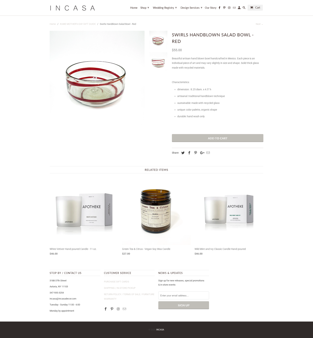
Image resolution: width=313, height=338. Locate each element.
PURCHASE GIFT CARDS (116, 281)
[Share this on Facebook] (189, 153)
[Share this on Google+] (201, 153)
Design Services (191, 7)
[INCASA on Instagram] (119, 309)
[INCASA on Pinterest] (112, 309)
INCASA (160, 329)
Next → (259, 24)
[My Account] (239, 8)
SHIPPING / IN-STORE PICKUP (119, 288)
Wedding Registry (165, 7)
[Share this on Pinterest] (195, 153)
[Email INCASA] (125, 309)
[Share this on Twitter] (182, 153)
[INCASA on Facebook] (106, 309)
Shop (144, 7)
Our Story (210, 7)
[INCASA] (72, 8)
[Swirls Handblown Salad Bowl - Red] (97, 78)
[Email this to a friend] (207, 153)
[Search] (244, 8)
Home (133, 7)
